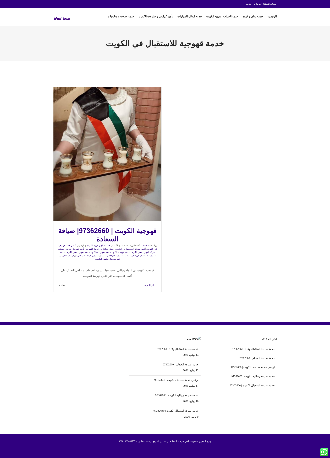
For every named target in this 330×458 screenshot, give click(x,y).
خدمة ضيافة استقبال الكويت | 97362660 (175, 410)
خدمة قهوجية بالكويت (99, 252)
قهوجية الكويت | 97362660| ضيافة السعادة (107, 154)
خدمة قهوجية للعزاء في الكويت (114, 255)
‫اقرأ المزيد (149, 285)
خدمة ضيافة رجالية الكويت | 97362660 (176, 395)
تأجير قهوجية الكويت (74, 249)
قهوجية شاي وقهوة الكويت (107, 259)
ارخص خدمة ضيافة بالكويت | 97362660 (176, 379)
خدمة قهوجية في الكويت (77, 252)
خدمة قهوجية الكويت (120, 252)
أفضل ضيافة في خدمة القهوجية (99, 249)
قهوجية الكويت (67, 255)
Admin (145, 245)
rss (189, 339)
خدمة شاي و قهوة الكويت (98, 245)
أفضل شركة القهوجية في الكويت (130, 249)
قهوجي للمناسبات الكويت (86, 255)
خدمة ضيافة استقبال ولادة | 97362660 (177, 349)
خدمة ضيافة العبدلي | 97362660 (180, 364)
